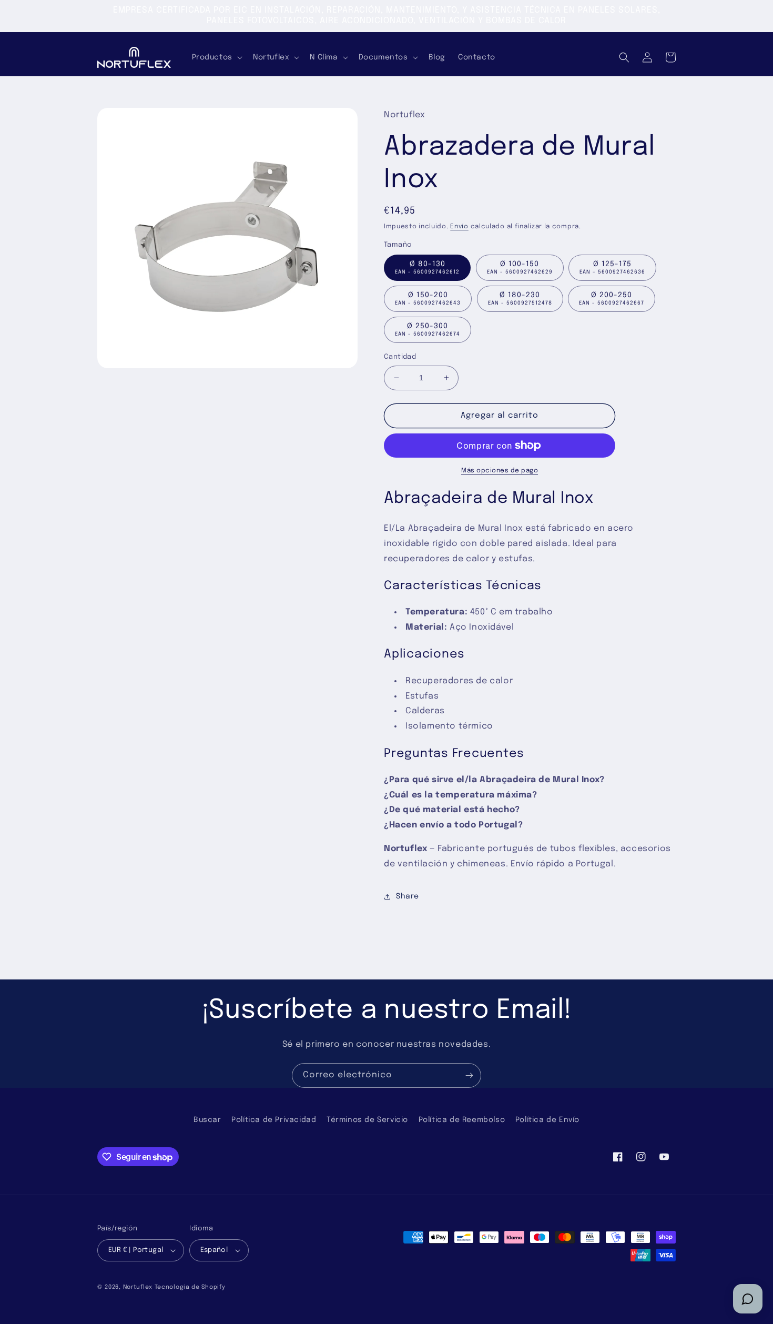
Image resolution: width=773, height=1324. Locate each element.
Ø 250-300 (427, 329)
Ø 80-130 (427, 267)
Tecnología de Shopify (190, 1287)
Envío (459, 227)
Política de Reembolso (462, 1120)
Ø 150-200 (428, 298)
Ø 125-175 (612, 267)
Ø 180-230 (520, 298)
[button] (216, 57)
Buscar (207, 1120)
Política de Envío (547, 1120)
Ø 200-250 (611, 298)
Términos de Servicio (367, 1120)
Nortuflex (137, 1287)
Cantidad (400, 356)
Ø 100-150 (520, 267)
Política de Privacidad (273, 1120)
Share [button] (407, 896)
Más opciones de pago (499, 471)
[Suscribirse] (469, 1075)
